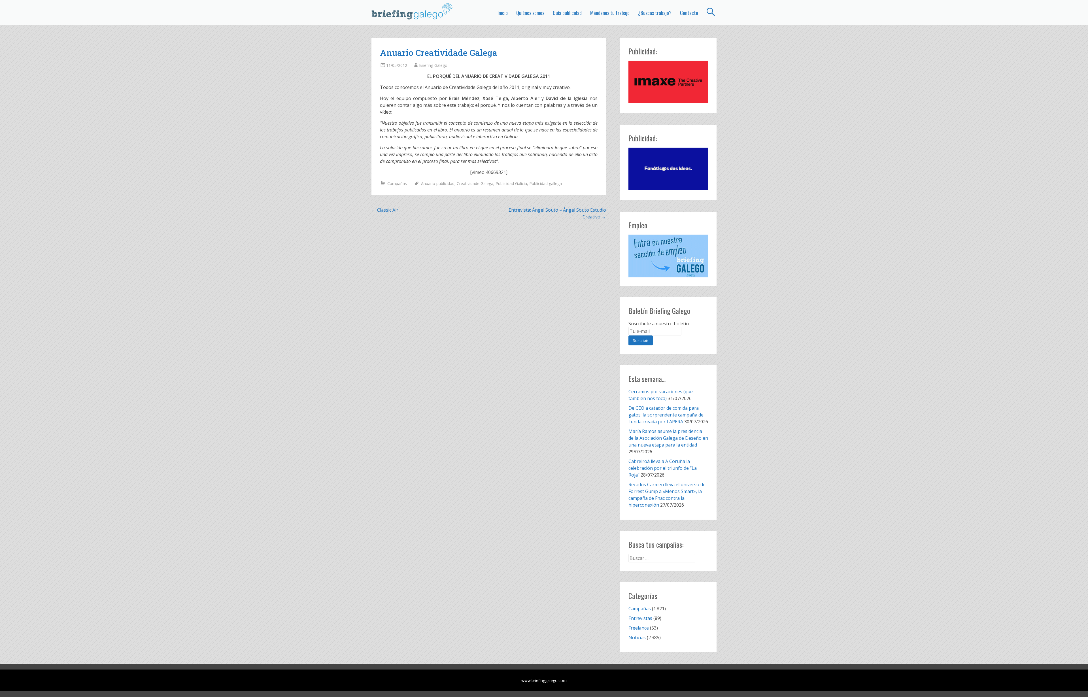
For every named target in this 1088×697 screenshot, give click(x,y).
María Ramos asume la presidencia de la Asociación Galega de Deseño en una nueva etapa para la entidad (668, 438)
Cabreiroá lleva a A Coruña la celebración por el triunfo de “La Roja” (662, 468)
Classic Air (384, 210)
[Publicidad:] (668, 101)
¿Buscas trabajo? (655, 12)
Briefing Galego (433, 65)
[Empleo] (668, 256)
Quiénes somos (530, 12)
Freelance (638, 628)
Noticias (637, 637)
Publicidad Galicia (511, 183)
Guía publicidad (567, 12)
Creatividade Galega (475, 183)
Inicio (503, 12)
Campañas (397, 183)
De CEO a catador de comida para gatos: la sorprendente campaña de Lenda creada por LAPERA (666, 415)
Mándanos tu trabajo (610, 12)
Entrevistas (640, 618)
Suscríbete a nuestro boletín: (659, 323)
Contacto (689, 12)
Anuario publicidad (437, 183)
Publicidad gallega (545, 183)
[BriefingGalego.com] (412, 11)
